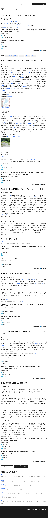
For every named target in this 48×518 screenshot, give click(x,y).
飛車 (8, 23)
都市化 (30, 127)
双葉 (43, 283)
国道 (30, 72)
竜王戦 (16, 25)
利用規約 (28, 509)
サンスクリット (9, 55)
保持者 (29, 25)
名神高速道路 (24, 74)
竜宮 (3, 215)
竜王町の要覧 (10, 96)
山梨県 (2, 342)
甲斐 (6, 285)
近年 (33, 125)
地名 (23, 81)
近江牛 (17, 83)
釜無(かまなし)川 (25, 279)
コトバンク (7, 4)
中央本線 (30, 123)
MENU (2, 1)
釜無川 (4, 122)
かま (8, 122)
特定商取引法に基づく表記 (35, 509)
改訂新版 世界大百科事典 (10, 189)
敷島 (35, 283)
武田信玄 (16, 55)
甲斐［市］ (4, 241)
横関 (7, 299)
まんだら (22, 55)
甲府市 (14, 127)
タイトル (10, 25)
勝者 (20, 25)
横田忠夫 (33, 55)
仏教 (12, 21)
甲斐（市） (9, 136)
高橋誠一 (4, 90)
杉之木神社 (26, 86)
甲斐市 (34, 120)
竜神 (16, 21)
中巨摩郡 (9, 116)
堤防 (17, 123)
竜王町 (28, 116)
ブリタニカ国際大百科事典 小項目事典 (14, 331)
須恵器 (21, 77)
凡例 (19, 27)
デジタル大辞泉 (6, 15)
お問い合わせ (43, 509)
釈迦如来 (27, 55)
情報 (17, 27)
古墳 (14, 76)
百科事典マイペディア (8, 273)
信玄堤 (21, 123)
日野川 (10, 72)
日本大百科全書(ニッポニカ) (10, 60)
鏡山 (8, 94)
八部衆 (34, 197)
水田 (12, 83)
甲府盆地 (17, 122)
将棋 (4, 23)
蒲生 (10, 68)
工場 (3, 85)
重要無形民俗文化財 (10, 88)
